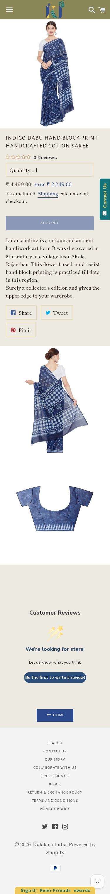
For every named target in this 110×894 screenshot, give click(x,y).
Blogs (55, 784)
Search (55, 743)
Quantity (20, 169)
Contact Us (55, 751)
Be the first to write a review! (55, 677)
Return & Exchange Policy (55, 792)
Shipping (48, 193)
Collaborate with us (55, 768)
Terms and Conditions (55, 801)
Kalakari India (50, 844)
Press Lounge (55, 776)
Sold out (50, 223)
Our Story (55, 759)
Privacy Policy (55, 809)
